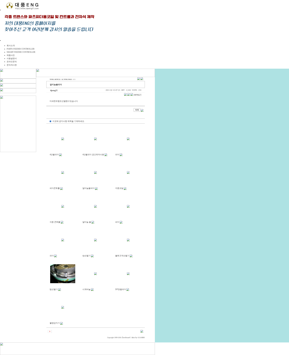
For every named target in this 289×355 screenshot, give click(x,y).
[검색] (141, 332)
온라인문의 (12, 61)
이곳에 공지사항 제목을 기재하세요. (69, 121)
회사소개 (11, 45)
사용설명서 (12, 58)
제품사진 (11, 55)
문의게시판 (12, 65)
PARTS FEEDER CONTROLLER (20, 49)
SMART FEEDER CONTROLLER (21, 52)
